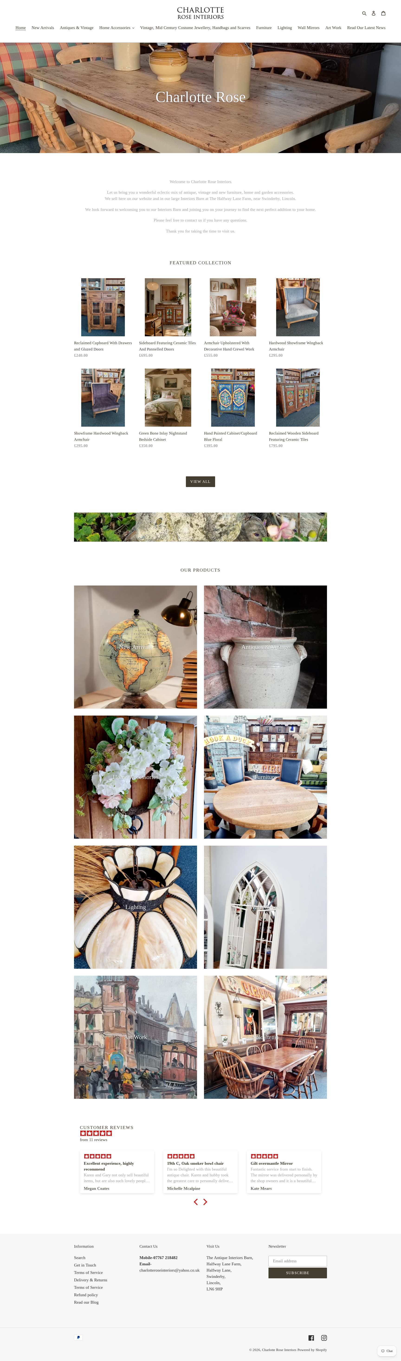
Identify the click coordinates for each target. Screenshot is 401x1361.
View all (200, 482)
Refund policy (86, 1294)
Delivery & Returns (90, 1280)
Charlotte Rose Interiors (279, 1350)
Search (79, 1257)
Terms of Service (88, 1272)
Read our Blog (86, 1302)
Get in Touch (85, 1265)
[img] (203, 1133)
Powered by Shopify (312, 1350)
